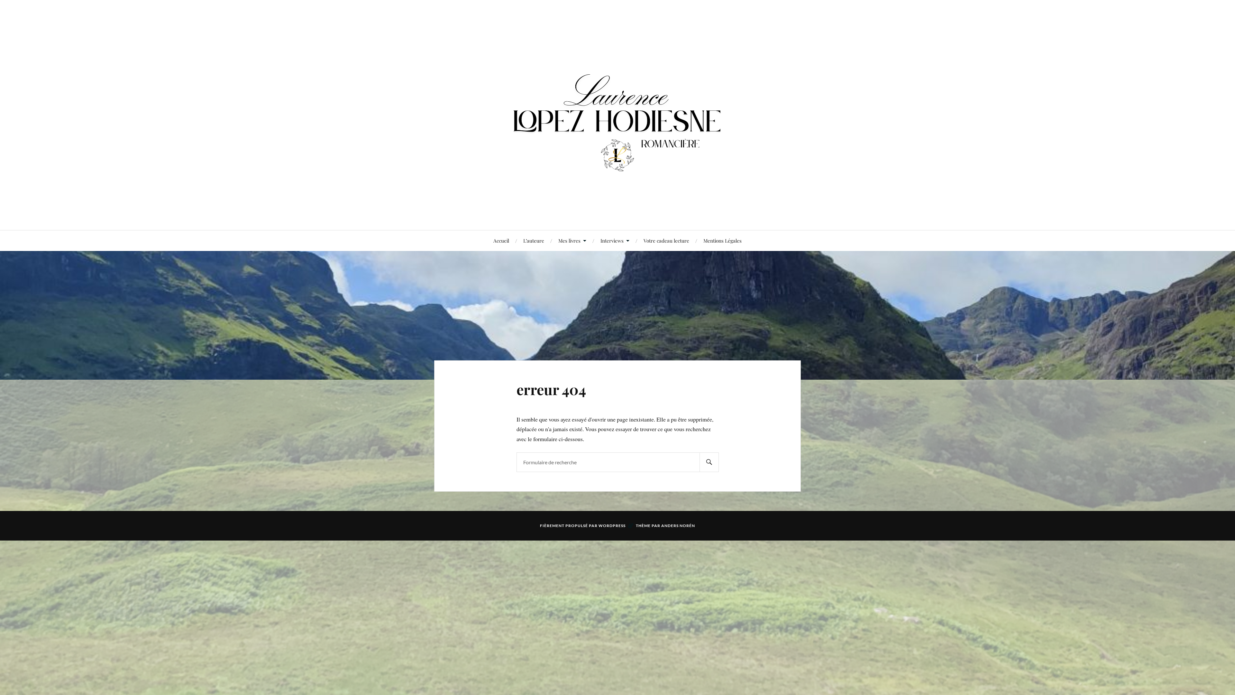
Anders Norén (678, 525)
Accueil (501, 240)
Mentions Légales (722, 240)
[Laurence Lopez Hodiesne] (617, 114)
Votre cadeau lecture (666, 240)
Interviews (612, 240)
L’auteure (533, 240)
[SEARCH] (709, 462)
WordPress (612, 525)
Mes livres (569, 240)
